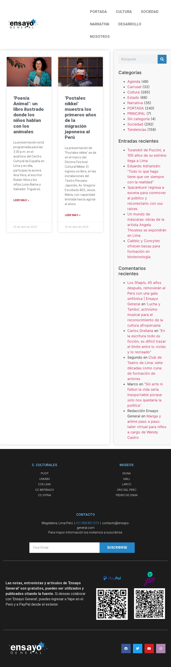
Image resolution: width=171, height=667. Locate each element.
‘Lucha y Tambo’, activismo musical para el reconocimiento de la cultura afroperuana (145, 314)
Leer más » (21, 200)
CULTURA (124, 12)
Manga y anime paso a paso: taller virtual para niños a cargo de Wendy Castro (146, 427)
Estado (133, 97)
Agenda (133, 81)
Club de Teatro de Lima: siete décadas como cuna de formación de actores (145, 368)
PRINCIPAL (136, 113)
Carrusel (134, 87)
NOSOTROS (100, 36)
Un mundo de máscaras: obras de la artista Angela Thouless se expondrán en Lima (146, 225)
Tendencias (136, 129)
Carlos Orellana (140, 330)
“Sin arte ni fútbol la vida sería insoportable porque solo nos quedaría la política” (145, 395)
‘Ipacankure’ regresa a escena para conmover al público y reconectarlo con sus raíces (146, 198)
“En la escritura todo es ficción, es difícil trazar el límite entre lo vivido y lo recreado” (146, 341)
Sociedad (135, 124)
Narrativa (135, 103)
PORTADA (98, 12)
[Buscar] (162, 59)
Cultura (133, 92)
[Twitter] (137, 648)
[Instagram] (160, 648)
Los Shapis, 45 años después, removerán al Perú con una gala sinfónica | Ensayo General (146, 293)
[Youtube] (149, 648)
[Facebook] (126, 648)
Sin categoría (138, 119)
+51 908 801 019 (87, 523)
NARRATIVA (99, 24)
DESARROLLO (129, 24)
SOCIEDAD (150, 12)
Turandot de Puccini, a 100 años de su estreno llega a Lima (147, 155)
